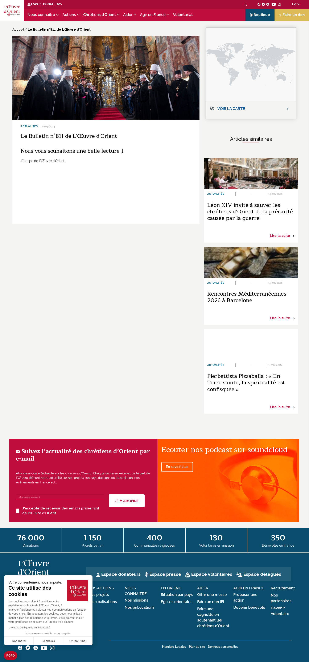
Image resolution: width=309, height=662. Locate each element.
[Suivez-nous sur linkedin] (268, 4)
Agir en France (153, 15)
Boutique (262, 15)
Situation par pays (177, 595)
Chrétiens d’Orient (99, 15)
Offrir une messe (212, 595)
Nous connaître (41, 15)
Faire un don (294, 15)
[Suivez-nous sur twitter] (263, 4)
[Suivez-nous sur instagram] (279, 4)
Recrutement (283, 588)
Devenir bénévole (249, 607)
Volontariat (183, 15)
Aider (128, 15)
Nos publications (139, 607)
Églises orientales (176, 602)
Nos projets (98, 595)
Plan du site (197, 646)
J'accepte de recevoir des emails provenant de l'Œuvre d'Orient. (60, 510)
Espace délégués (262, 574)
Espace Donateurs (46, 4)
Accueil (18, 29)
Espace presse (165, 574)
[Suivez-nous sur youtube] (273, 4)
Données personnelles (223, 646)
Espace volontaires (211, 574)
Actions (69, 15)
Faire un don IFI (210, 602)
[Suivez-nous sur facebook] (259, 4)
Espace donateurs (121, 574)
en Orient (171, 588)
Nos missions (136, 600)
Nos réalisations (102, 602)
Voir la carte (231, 108)
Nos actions (101, 588)
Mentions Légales (174, 646)
